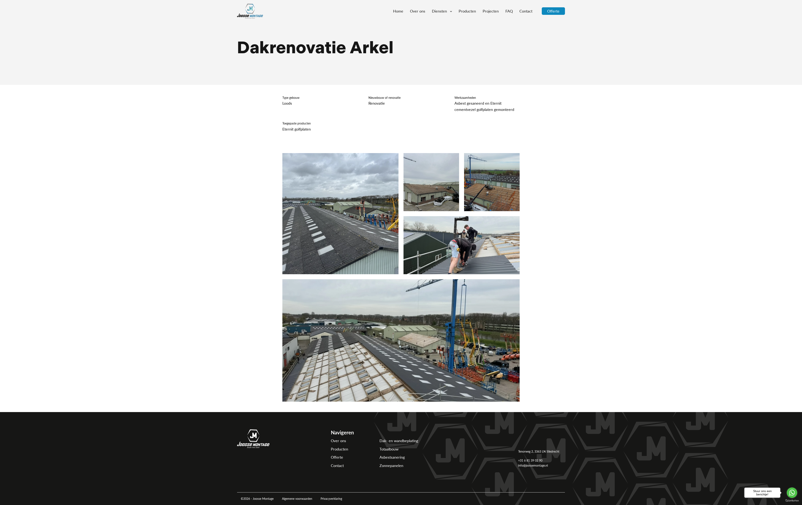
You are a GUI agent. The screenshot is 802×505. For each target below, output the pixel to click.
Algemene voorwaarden (297, 499)
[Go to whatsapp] (792, 492)
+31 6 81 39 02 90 (530, 460)
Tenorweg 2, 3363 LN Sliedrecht (538, 451)
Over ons (338, 440)
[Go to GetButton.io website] (792, 500)
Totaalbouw (388, 449)
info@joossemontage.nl (533, 465)
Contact (337, 465)
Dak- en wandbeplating (398, 440)
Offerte (337, 457)
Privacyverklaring (331, 499)
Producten (339, 449)
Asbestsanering (392, 457)
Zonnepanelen (391, 465)
